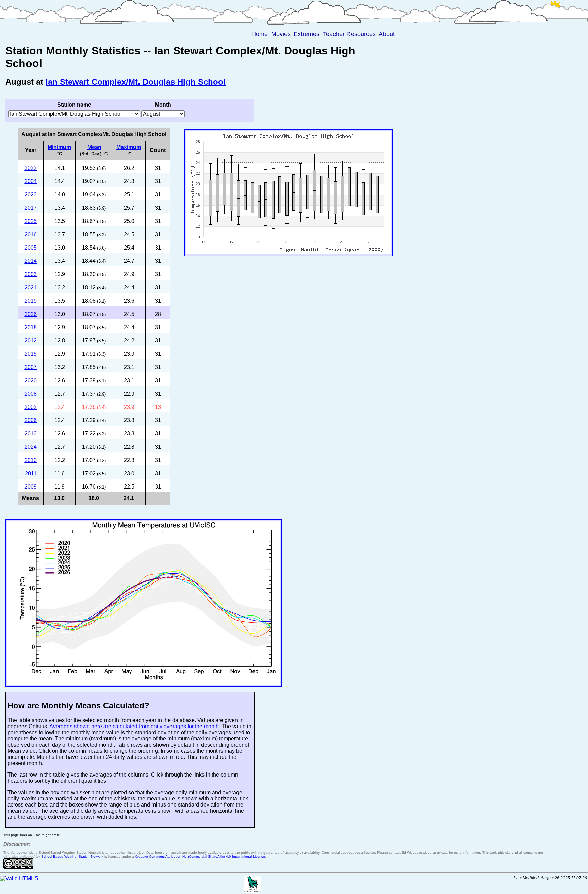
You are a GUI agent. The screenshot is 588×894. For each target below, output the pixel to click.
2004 (30, 181)
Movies (281, 34)
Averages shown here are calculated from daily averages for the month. (134, 726)
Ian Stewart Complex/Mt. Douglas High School (136, 81)
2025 (30, 221)
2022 (30, 168)
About (387, 34)
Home (259, 34)
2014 (30, 261)
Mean (94, 147)
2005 (30, 248)
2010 (30, 460)
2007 (30, 367)
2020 (30, 380)
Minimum (59, 147)
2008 (30, 394)
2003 (30, 274)
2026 (30, 314)
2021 (30, 287)
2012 (30, 341)
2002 (30, 407)
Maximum (128, 147)
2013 (30, 433)
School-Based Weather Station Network (72, 856)
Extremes (307, 34)
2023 (30, 194)
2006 (30, 420)
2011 (31, 473)
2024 (30, 447)
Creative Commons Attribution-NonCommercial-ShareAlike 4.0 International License (200, 856)
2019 (30, 301)
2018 (30, 327)
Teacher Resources (349, 34)
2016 (30, 234)
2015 (30, 354)
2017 (30, 208)
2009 (30, 487)
